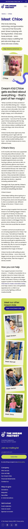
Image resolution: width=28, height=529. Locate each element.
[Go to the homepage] (11, 435)
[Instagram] (7, 524)
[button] (26, 1)
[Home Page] (8, 6)
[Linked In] (11, 524)
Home (4, 14)
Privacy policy (20, 521)
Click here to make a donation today (13, 284)
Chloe (10, 14)
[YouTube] (16, 524)
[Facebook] (2, 524)
